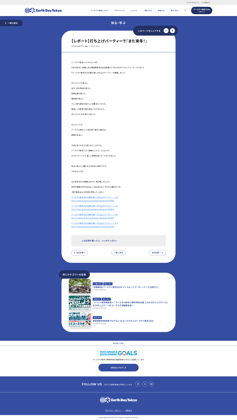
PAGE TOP (118, 343)
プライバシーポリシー (113, 410)
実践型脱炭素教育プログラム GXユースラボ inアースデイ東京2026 (123, 320)
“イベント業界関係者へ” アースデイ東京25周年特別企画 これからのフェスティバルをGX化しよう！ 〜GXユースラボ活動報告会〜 (130, 304)
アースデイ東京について (100, 10)
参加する (161, 10)
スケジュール (119, 10)
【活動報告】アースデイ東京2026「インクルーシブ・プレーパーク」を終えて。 (126, 287)
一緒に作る (147, 10)
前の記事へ (156, 252)
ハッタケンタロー (94, 46)
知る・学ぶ (174, 10)
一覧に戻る (13, 23)
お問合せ (207, 2)
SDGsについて (117, 367)
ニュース (134, 10)
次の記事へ (80, 252)
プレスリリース (194, 2)
